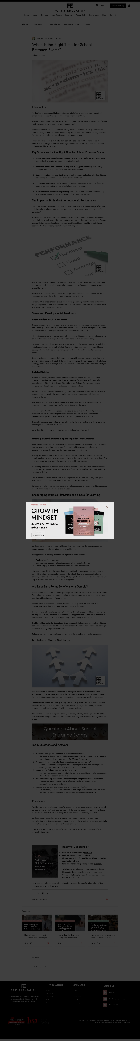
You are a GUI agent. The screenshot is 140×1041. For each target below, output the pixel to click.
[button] (107, 507)
